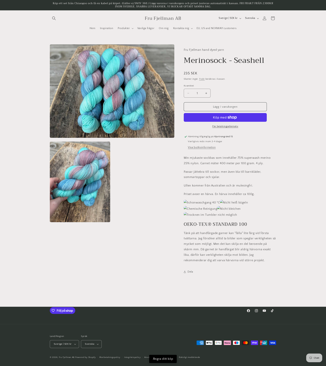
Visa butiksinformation (202, 147)
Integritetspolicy (132, 357)
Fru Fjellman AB (67, 357)
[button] (54, 18)
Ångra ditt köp (163, 359)
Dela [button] (190, 271)
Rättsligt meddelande (189, 357)
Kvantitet (189, 85)
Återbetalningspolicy (109, 357)
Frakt (202, 79)
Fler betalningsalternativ (225, 126)
